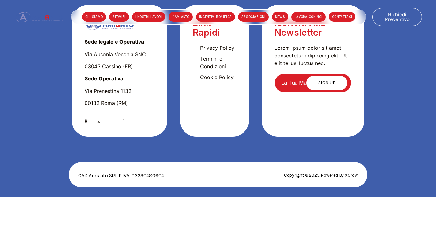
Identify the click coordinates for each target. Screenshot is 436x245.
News (280, 17)
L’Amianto (181, 17)
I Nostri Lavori (148, 17)
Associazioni (253, 17)
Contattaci (342, 17)
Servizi (118, 17)
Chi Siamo (94, 17)
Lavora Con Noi (308, 17)
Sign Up (326, 82)
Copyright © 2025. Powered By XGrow (321, 175)
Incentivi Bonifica (215, 17)
